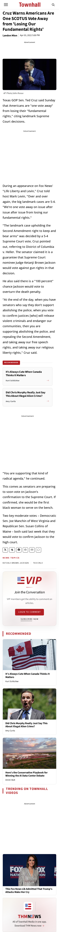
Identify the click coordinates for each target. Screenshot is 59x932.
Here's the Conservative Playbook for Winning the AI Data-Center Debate (26, 774)
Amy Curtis (10, 730)
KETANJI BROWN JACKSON (16, 563)
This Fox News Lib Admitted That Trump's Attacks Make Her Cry (28, 890)
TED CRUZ (38, 563)
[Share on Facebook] (18, 549)
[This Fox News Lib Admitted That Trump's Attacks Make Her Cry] (29, 870)
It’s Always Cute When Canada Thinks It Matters (27, 675)
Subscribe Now (29, 619)
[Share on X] (5, 549)
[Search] (53, 4)
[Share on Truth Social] (12, 549)
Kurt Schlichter (12, 681)
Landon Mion (10, 35)
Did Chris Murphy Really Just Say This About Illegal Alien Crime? (26, 725)
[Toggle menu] (6, 4)
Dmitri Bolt (10, 779)
